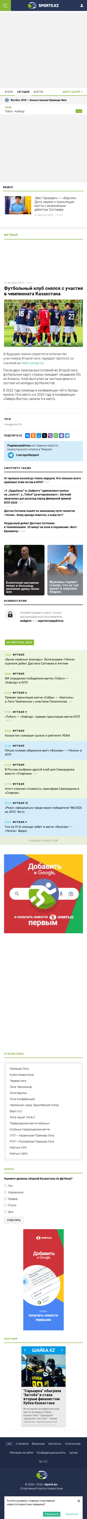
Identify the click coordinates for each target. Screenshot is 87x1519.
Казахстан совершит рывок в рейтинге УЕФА (37, 735)
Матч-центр (72, 91)
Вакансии (38, 1443)
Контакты (55, 1443)
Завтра (38, 91)
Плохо (12, 1205)
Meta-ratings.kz (32, 363)
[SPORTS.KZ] (43, 1279)
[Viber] (49, 435)
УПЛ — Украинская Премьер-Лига (32, 1135)
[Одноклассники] (32, 435)
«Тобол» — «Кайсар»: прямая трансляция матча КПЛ (42, 717)
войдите (26, 620)
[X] (43, 435)
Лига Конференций (22, 1099)
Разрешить (52, 1514)
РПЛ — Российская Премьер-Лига (32, 1141)
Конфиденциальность (51, 1452)
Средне (13, 1198)
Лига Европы (18, 1093)
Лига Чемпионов (21, 1086)
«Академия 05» (13, 424)
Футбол (11, 235)
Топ (10, 1185)
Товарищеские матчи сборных (30, 1123)
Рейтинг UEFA (19, 1153)
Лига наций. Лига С (22, 1117)
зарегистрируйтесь (51, 620)
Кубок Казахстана (22, 1074)
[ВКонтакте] (26, 435)
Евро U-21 (16, 1111)
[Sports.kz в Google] (43, 932)
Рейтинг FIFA (18, 1147)
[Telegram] (66, 435)
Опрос (9, 1169)
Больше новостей (43, 840)
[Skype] (60, 435)
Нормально (15, 1192)
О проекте (22, 1443)
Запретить (72, 1514)
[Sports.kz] (43, 5)
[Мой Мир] (38, 435)
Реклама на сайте (21, 1452)
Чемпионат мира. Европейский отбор (34, 1105)
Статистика (73, 1443)
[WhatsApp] (55, 435)
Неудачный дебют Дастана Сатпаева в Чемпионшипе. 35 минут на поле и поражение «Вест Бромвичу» (40, 527)
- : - (79, 111)
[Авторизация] (83, 5)
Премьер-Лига (19, 1068)
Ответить (14, 1220)
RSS (45, 1461)
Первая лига (18, 1080)
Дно (10, 1211)
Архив (73, 1452)
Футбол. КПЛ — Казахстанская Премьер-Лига (39, 100)
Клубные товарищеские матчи (30, 1129)
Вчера (9, 91)
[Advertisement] (43, 50)
